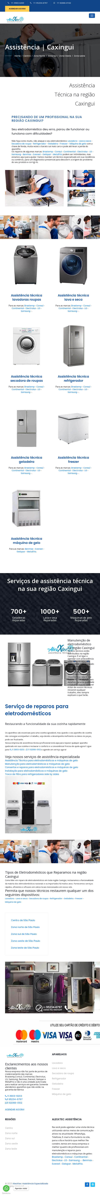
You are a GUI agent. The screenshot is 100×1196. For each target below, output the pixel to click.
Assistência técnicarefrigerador (73, 378)
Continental (70, 151)
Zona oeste (65, 55)
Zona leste (79, 55)
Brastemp (48, 151)
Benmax (27, 154)
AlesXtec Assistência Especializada (30, 1183)
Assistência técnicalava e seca (73, 297)
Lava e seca (85, 141)
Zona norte (39, 55)
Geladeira (53, 143)
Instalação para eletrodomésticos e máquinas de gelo (36, 770)
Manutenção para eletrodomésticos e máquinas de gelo (37, 764)
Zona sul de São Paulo (24, 934)
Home (17, 55)
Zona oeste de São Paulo (25, 940)
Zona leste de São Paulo (25, 947)
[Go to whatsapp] (6, 1188)
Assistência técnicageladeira (26, 460)
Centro (27, 55)
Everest (37, 154)
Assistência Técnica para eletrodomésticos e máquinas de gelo (41, 760)
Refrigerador (39, 143)
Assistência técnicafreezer (73, 460)
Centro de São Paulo (23, 920)
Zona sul (52, 55)
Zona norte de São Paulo (25, 927)
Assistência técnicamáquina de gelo (26, 541)
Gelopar (47, 154)
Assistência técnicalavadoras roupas (26, 297)
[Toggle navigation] (92, 15)
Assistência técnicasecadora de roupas (26, 378)
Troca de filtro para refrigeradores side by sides (32, 774)
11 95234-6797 (40, 3)
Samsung (16, 154)
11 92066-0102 (64, 3)
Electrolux (82, 151)
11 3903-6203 (17, 3)
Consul (58, 151)
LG (90, 151)
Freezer (64, 143)
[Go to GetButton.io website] (6, 1193)
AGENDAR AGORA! (17, 8)
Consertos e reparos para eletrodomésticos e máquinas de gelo (41, 767)
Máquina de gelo (78, 143)
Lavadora (72, 141)
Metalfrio (57, 154)
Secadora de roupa (21, 143)
